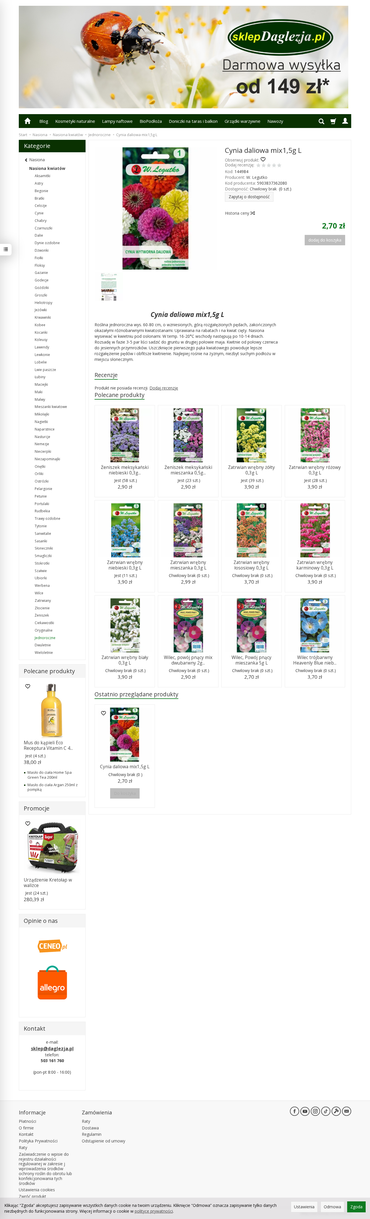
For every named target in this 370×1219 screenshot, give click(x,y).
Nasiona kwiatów (47, 168)
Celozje (41, 205)
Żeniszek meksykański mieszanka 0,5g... (188, 470)
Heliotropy (43, 302)
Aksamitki (42, 175)
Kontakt (26, 1134)
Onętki (40, 466)
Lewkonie (42, 354)
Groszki (41, 295)
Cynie (39, 213)
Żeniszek (42, 615)
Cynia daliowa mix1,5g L (124, 767)
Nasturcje (42, 436)
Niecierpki (43, 451)
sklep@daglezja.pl (52, 1048)
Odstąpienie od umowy (103, 1141)
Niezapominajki (47, 459)
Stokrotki (42, 563)
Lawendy (42, 347)
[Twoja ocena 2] (263, 166)
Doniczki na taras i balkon (193, 121)
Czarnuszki (43, 228)
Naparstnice (45, 429)
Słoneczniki (44, 548)
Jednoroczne (45, 637)
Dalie (39, 235)
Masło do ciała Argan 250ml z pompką (52, 787)
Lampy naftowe (117, 121)
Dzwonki (42, 250)
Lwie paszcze (45, 369)
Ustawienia (304, 1206)
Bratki (39, 198)
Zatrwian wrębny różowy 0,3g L (315, 470)
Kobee (40, 324)
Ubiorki (41, 578)
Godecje (42, 280)
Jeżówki (41, 309)
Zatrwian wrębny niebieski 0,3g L (125, 565)
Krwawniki (43, 317)
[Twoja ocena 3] (268, 166)
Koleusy (41, 339)
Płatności (27, 1121)
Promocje (36, 808)
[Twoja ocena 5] (279, 166)
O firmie (26, 1128)
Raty (23, 1147)
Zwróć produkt (32, 1196)
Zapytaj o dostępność (249, 196)
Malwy (40, 399)
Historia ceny (237, 213)
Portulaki (42, 503)
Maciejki (41, 384)
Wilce (39, 593)
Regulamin (91, 1134)
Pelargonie (43, 488)
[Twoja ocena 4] (274, 166)
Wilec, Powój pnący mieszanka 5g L (251, 660)
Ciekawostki (44, 622)
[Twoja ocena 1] (258, 166)
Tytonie (41, 526)
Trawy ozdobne (47, 518)
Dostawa (90, 1128)
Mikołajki (42, 414)
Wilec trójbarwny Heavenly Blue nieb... (314, 660)
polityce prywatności (154, 1211)
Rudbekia (42, 511)
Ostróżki (42, 481)
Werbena (42, 585)
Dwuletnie (43, 645)
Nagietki (41, 421)
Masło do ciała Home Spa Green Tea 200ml (49, 775)
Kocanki (41, 332)
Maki (38, 391)
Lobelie (41, 362)
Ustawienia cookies (37, 1189)
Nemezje (42, 443)
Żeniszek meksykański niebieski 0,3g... (125, 470)
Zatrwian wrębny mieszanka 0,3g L (188, 565)
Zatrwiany (43, 600)
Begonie (41, 190)
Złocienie (42, 608)
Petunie (41, 496)
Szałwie (41, 570)
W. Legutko (256, 177)
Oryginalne (44, 630)
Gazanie (41, 272)
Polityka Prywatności (38, 1141)
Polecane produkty (120, 395)
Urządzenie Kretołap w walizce (48, 882)
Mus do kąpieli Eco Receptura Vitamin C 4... (48, 745)
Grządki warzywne (242, 121)
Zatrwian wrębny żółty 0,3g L (251, 470)
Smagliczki (43, 555)
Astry (39, 183)
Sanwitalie (43, 533)
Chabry (41, 220)
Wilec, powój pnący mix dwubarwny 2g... (188, 660)
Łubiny (40, 376)
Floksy (40, 265)
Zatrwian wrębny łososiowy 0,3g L (251, 565)
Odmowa (332, 1206)
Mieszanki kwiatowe (51, 406)
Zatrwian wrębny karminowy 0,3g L (314, 565)
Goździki (42, 287)
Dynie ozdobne (47, 242)
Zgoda (356, 1206)
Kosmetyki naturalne (75, 121)
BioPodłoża (151, 121)
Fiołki (39, 257)
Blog (43, 121)
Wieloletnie (44, 652)
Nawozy (275, 121)
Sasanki (41, 541)
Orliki (39, 473)
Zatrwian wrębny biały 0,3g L (124, 660)
